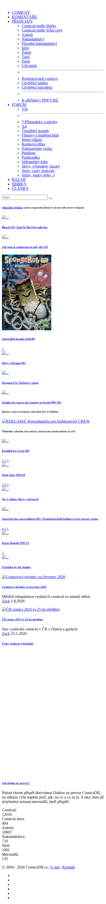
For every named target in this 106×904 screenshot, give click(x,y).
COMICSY (21, 12)
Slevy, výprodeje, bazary (41, 166)
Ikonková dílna (33, 144)
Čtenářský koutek (35, 131)
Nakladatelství (33, 39)
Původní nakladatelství (39, 43)
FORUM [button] (19, 105)
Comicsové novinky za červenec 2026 (24, 586)
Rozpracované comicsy (40, 78)
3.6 (4, 485)
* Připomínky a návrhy (39, 122)
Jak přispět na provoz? (16, 783)
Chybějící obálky (35, 83)
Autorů (27, 35)
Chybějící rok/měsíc (37, 87)
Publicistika (31, 157)
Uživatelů (29, 66)
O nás (55, 867)
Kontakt (68, 867)
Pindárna (28, 153)
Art (24, 126)
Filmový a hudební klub (40, 135)
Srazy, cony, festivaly (38, 171)
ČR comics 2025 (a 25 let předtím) (22, 619)
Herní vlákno (32, 140)
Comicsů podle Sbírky (39, 26)
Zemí (26, 61)
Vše (25, 109)
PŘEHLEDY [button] (22, 21)
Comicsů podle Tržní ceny (42, 30)
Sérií (25, 48)
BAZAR (19, 179)
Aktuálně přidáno (12, 207)
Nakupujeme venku (37, 148)
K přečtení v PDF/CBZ (40, 100)
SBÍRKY (19, 184)
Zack (6, 601)
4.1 (4, 529)
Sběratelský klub (35, 162)
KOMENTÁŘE (24, 17)
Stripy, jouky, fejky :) (38, 175)
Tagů (26, 57)
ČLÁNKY (20, 188)
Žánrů (26, 52)
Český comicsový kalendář (18, 643)
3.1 (4, 461)
